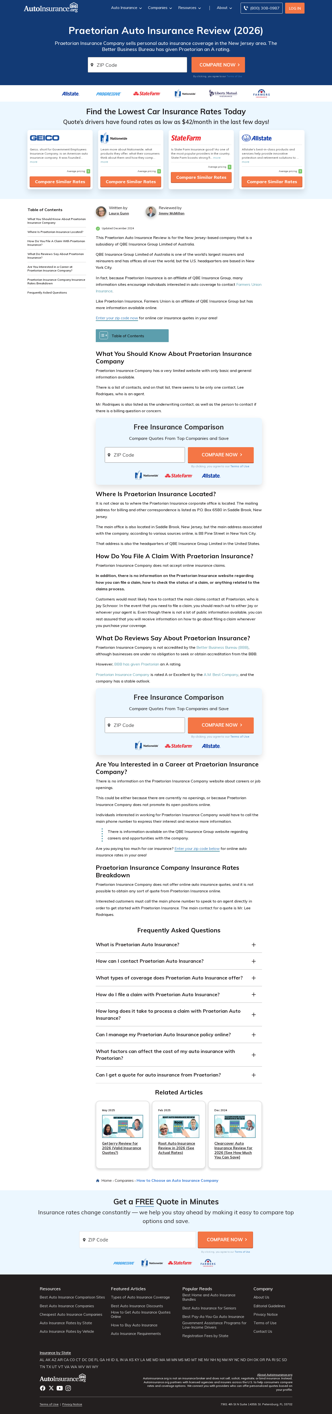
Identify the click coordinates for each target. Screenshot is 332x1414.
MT (194, 1360)
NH (213, 1360)
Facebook (43, 1388)
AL (42, 1360)
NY (230, 1360)
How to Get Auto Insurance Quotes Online (141, 1314)
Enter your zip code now (117, 317)
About (222, 7)
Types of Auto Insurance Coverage (140, 1297)
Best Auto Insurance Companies (67, 1306)
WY (95, 1367)
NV (206, 1360)
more (33, 162)
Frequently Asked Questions (47, 292)
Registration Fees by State (205, 1336)
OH (250, 1360)
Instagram (68, 1388)
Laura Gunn (119, 213)
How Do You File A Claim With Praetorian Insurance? (56, 243)
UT (54, 1367)
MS (180, 1360)
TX (48, 1367)
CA (66, 1360)
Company (263, 1288)
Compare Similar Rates (60, 181)
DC (84, 1360)
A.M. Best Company (221, 674)
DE (90, 1360)
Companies (157, 7)
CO (72, 1360)
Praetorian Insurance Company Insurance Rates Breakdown (56, 281)
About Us (261, 1297)
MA (162, 1360)
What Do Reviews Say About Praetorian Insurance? (55, 255)
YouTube (60, 1388)
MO (187, 1360)
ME (148, 1360)
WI (88, 1367)
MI (168, 1360)
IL (117, 1360)
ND (243, 1360)
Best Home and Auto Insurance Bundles (209, 1297)
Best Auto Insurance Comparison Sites (72, 1297)
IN (121, 1360)
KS (131, 1360)
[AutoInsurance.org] (46, 8)
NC (236, 1360)
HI (108, 1360)
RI (273, 1360)
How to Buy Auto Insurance (134, 1325)
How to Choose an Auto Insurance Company (177, 1180)
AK (48, 1360)
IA (126, 1360)
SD (284, 1360)
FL (96, 1360)
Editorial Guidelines (269, 1306)
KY (137, 1360)
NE (200, 1360)
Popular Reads (197, 1288)
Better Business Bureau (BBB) (222, 647)
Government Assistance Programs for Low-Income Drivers (214, 1325)
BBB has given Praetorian (136, 664)
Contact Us (262, 1331)
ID (113, 1360)
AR (60, 1360)
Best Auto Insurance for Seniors (209, 1308)
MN (174, 1360)
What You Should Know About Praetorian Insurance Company (56, 220)
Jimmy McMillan (171, 213)
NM (224, 1360)
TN (42, 1367)
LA (142, 1360)
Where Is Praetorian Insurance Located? (55, 232)
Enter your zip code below (197, 848)
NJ (219, 1360)
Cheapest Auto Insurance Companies (71, 1314)
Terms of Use (234, 76)
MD (155, 1360)
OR (262, 1360)
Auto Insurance (124, 7)
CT (78, 1360)
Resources (187, 7)
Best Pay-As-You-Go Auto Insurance (213, 1317)
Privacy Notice (265, 1314)
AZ (54, 1360)
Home (106, 1180)
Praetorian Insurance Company (122, 674)
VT (60, 1367)
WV (81, 1367)
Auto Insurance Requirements (136, 1334)
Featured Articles (128, 1288)
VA (67, 1367)
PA (268, 1360)
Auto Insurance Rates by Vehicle (67, 1331)
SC (278, 1360)
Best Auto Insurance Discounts (137, 1306)
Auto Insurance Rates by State (66, 1323)
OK (256, 1360)
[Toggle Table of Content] (132, 335)
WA (73, 1367)
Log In (295, 8)
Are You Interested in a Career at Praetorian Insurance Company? (49, 268)
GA (102, 1360)
